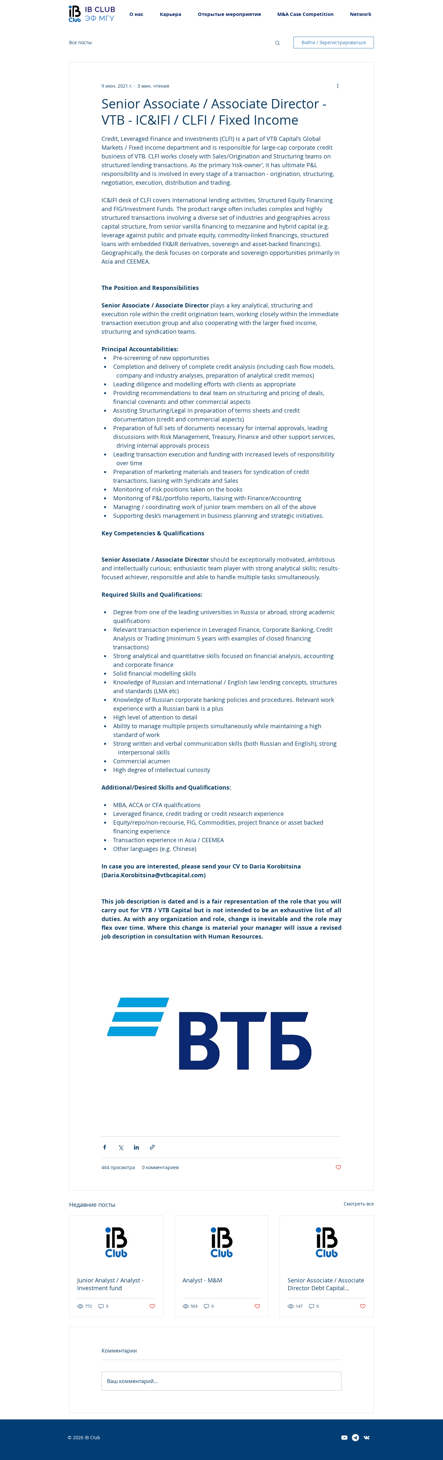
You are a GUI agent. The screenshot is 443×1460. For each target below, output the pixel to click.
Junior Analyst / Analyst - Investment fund (110, 1284)
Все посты (80, 42)
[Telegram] (355, 1437)
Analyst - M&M (202, 1280)
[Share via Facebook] (105, 1147)
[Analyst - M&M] (222, 1242)
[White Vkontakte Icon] (366, 1437)
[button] (170, 14)
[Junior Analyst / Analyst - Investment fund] (116, 1242)
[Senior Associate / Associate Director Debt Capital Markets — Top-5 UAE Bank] (327, 1242)
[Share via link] (152, 1147)
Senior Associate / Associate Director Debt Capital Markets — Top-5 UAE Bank (326, 1284)
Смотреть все (359, 1204)
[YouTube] (344, 1437)
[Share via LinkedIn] (136, 1147)
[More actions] (337, 86)
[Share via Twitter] (120, 1147)
